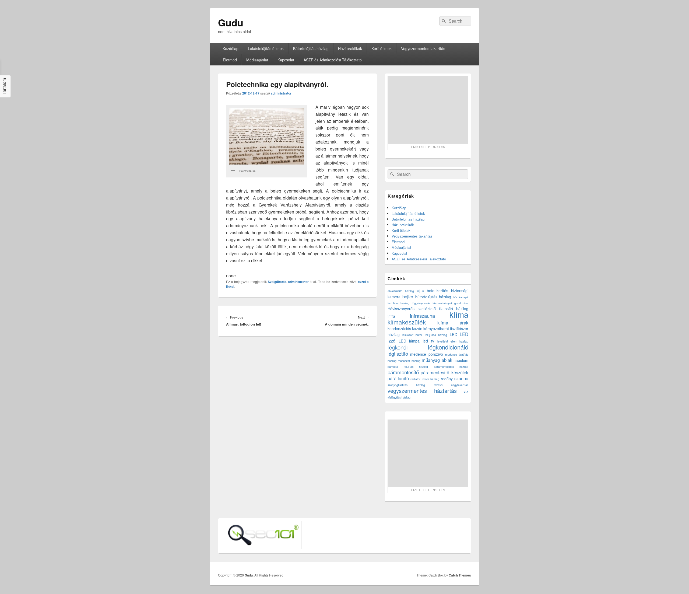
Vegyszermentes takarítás (423, 48)
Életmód (230, 59)
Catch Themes (460, 575)
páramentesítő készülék (444, 372)
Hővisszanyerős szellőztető (412, 308)
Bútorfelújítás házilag (311, 48)
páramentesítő (403, 372)
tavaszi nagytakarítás (451, 385)
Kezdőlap (230, 48)
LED (453, 334)
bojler (407, 296)
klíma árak (453, 322)
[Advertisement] (428, 110)
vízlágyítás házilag (399, 397)
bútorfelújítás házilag (433, 296)
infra (391, 316)
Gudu (230, 22)
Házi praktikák (350, 48)
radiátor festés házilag (425, 379)
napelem (461, 360)
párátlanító (398, 378)
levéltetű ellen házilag (452, 341)
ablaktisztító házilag (401, 291)
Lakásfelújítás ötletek (266, 48)
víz (465, 391)
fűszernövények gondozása (450, 303)
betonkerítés (437, 290)
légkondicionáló (448, 347)
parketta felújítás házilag (408, 367)
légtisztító (398, 353)
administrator (281, 93)
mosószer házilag (409, 361)
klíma (458, 314)
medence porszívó (426, 354)
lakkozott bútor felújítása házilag (424, 335)
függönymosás (421, 303)
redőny (447, 378)
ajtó (420, 290)
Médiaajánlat (257, 59)
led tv (428, 341)
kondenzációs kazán (405, 328)
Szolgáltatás (277, 281)
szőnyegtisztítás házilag (406, 385)
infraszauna (422, 315)
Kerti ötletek (381, 48)
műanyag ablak (437, 360)
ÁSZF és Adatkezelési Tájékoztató (333, 59)
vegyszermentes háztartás (422, 390)
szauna (461, 378)
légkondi (398, 347)
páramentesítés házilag (451, 367)
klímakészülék (407, 321)
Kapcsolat (285, 59)
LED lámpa (409, 341)
